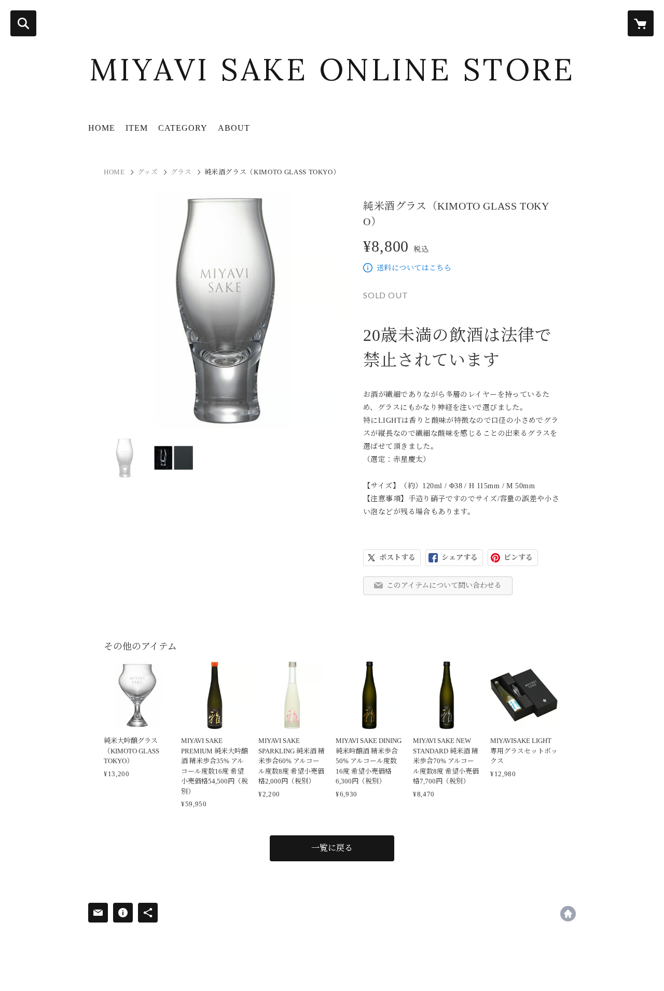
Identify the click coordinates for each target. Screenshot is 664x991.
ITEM (137, 127)
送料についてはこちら (414, 268)
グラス (181, 172)
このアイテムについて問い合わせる (444, 585)
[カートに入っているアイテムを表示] (641, 23)
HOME (101, 127)
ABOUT (234, 127)
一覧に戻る (332, 848)
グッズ (147, 172)
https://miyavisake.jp (568, 913)
